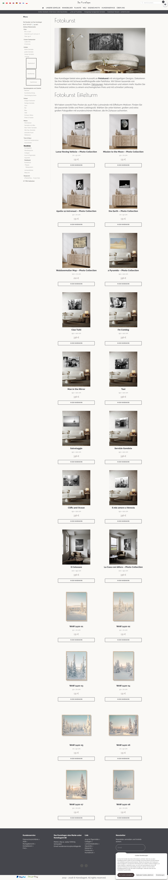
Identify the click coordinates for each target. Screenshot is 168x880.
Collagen (27, 153)
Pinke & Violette (28, 117)
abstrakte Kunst (28, 132)
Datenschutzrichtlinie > (31, 839)
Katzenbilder (28, 142)
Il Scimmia (27, 44)
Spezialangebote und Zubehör (32, 88)
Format (27, 56)
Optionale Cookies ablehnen (144, 875)
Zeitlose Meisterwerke (29, 27)
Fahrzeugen (97, 84)
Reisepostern (29, 167)
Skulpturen (27, 176)
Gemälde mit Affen (29, 125)
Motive (25, 120)
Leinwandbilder (28, 170)
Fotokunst (27, 160)
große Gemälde (28, 52)
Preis (25, 29)
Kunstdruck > (89, 852)
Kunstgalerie (28, 148)
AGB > (25, 841)
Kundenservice (108, 8)
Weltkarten (27, 135)
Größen (26, 47)
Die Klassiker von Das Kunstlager (32, 22)
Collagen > (89, 841)
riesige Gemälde (29, 54)
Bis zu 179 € (27, 31)
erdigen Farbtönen (29, 100)
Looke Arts (27, 41)
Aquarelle (27, 157)
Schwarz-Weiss (28, 115)
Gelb (25, 112)
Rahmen (26, 90)
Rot (25, 108)
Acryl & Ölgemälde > (92, 839)
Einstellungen (160, 875)
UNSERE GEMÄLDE (53, 8)
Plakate (77, 8)
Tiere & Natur (27, 138)
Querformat (33, 82)
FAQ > (25, 848)
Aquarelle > (89, 846)
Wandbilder (67, 8)
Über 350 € (27, 36)
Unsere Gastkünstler (29, 39)
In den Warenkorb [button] (76, 165)
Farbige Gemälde (29, 103)
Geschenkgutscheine (30, 95)
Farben (26, 98)
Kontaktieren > (28, 846)
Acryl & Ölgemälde (29, 155)
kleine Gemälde (28, 49)
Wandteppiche (28, 150)
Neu (84, 8)
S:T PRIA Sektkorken (29, 181)
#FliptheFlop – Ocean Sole (32, 178)
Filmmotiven (27, 123)
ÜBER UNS (121, 8)
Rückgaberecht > (29, 844)
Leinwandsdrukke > (92, 844)
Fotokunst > (89, 850)
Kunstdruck (27, 162)
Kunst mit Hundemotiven (31, 140)
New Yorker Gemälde (30, 127)
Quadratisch (31, 63)
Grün (25, 105)
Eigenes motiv (94, 8)
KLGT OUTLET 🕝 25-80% (30, 24)
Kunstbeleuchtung (29, 93)
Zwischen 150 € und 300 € (32, 34)
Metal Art (27, 172)
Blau (25, 110)
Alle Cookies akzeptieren (125, 875)
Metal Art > (89, 848)
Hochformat (31, 73)
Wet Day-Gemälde (29, 130)
